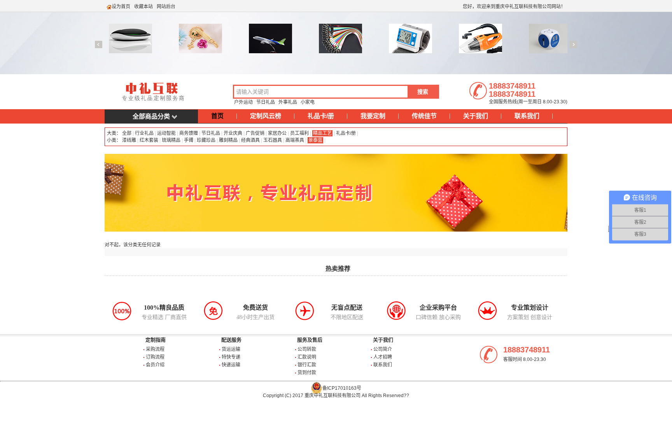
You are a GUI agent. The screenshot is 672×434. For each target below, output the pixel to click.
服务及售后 (309, 340)
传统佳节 (424, 116)
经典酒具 (250, 140)
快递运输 (231, 365)
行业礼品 (144, 133)
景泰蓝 (315, 140)
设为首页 (121, 6)
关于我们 (475, 116)
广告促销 (255, 133)
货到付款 (307, 372)
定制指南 (155, 340)
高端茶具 (294, 140)
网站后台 (166, 6)
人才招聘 (382, 357)
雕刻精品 (228, 140)
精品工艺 (322, 133)
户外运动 (243, 102)
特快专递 (231, 357)
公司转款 (307, 349)
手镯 (188, 140)
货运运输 (231, 349)
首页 (217, 116)
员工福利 (299, 133)
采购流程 (155, 349)
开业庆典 (233, 133)
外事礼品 (287, 102)
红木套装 (149, 140)
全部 (126, 133)
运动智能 (166, 133)
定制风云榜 (265, 116)
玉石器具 (272, 140)
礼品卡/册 (321, 116)
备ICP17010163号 (341, 388)
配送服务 (231, 340)
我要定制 (372, 116)
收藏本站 (143, 6)
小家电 (308, 102)
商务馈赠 (188, 133)
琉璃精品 (171, 140)
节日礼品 (265, 102)
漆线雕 (129, 140)
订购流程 (155, 357)
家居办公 (277, 133)
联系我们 (526, 116)
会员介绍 (155, 365)
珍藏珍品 (206, 140)
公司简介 (382, 349)
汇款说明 (307, 357)
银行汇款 (307, 365)
